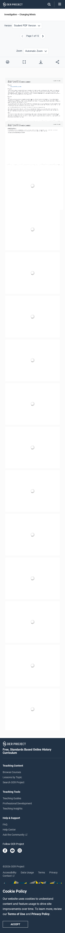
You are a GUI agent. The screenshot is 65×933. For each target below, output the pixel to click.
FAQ (5, 824)
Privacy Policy (40, 914)
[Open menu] (59, 4)
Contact (7, 875)
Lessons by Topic (12, 777)
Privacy (53, 872)
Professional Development (17, 803)
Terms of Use (17, 914)
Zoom (19, 51)
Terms (41, 872)
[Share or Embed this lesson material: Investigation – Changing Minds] (57, 62)
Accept (15, 924)
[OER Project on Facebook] (5, 850)
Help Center (9, 829)
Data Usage (27, 872)
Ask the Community (14, 834)
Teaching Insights (12, 808)
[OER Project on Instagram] (20, 850)
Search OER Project (13, 782)
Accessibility (9, 872)
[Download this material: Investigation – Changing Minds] (41, 62)
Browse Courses (12, 772)
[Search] (47, 4)
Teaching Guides (12, 798)
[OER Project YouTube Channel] (12, 850)
